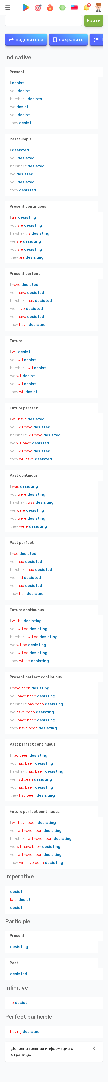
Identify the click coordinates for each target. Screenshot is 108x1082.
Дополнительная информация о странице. (42, 1051)
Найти (93, 20)
